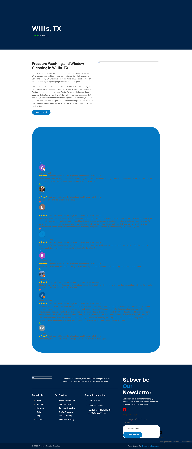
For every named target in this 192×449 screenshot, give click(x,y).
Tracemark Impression (151, 446)
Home (35, 35)
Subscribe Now (133, 435)
